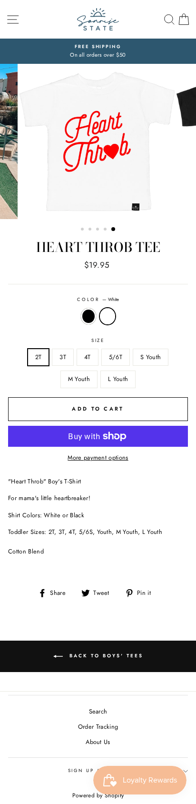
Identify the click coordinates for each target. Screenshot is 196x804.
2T (38, 357)
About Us (98, 741)
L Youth (118, 378)
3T (62, 357)
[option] (98, 51)
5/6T (115, 357)
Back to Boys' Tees (105, 655)
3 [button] (98, 230)
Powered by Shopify (98, 795)
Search (98, 711)
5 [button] (113, 229)
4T (87, 357)
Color (97, 299)
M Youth (79, 378)
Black (88, 316)
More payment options (98, 457)
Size (98, 340)
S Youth (150, 357)
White (107, 316)
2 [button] (90, 230)
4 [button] (106, 230)
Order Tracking (98, 726)
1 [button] (83, 230)
